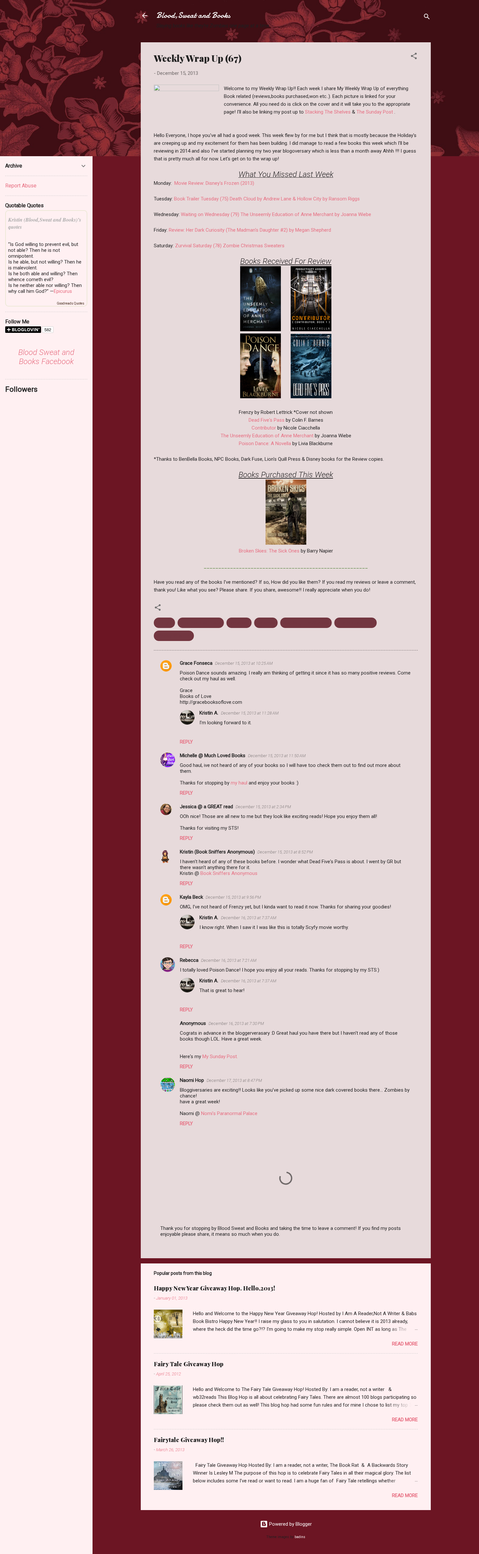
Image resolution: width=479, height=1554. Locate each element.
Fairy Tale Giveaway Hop (189, 1364)
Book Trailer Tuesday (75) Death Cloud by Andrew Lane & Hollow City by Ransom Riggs (267, 199)
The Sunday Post (374, 112)
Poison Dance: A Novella (265, 443)
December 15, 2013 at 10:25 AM (244, 663)
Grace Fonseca (196, 663)
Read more (405, 1344)
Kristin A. (208, 713)
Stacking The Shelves (328, 112)
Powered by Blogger (290, 1524)
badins (300, 1537)
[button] (414, 57)
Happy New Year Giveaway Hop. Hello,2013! (214, 1288)
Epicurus (63, 291)
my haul (239, 783)
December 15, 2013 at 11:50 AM (277, 755)
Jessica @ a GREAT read (206, 807)
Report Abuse (20, 186)
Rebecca (189, 960)
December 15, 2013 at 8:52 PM (285, 852)
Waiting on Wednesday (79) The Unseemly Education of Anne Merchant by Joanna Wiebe (276, 214)
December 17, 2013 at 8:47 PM (234, 1080)
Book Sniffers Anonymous (228, 873)
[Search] (427, 18)
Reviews (266, 623)
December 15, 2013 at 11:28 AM (250, 713)
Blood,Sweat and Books (193, 15)
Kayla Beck (191, 897)
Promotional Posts (201, 623)
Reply (186, 741)
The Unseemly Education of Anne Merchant (267, 436)
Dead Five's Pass (266, 420)
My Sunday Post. (220, 1056)
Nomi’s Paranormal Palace (229, 1113)
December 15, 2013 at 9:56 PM (233, 897)
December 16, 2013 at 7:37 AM (248, 917)
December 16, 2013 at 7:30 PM (236, 1023)
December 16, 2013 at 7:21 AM (228, 960)
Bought (164, 623)
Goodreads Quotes (70, 303)
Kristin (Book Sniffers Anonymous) (217, 852)
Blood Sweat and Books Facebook (46, 357)
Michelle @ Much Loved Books (212, 755)
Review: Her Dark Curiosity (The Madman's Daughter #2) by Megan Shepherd (250, 230)
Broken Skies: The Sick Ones (269, 551)
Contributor (264, 428)
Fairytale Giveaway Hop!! (189, 1440)
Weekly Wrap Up (174, 636)
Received (239, 623)
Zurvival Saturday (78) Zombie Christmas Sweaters (229, 246)
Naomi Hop (192, 1080)
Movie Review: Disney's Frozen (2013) (214, 183)
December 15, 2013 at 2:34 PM (263, 806)
